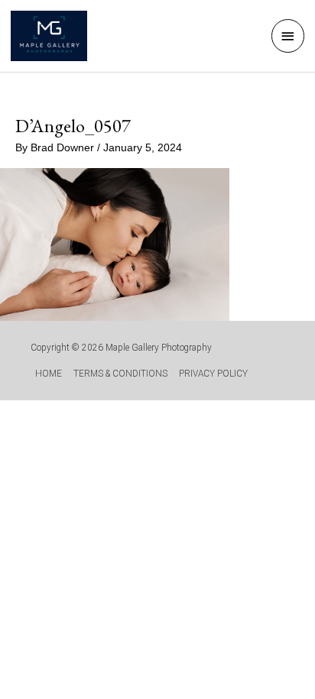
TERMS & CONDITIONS (120, 373)
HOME (48, 373)
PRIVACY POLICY (213, 373)
